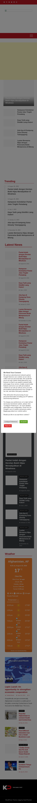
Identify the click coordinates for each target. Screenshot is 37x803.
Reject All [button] (8, 426)
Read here (26, 407)
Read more (7, 411)
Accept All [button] (24, 421)
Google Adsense (8, 377)
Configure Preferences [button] (11, 421)
